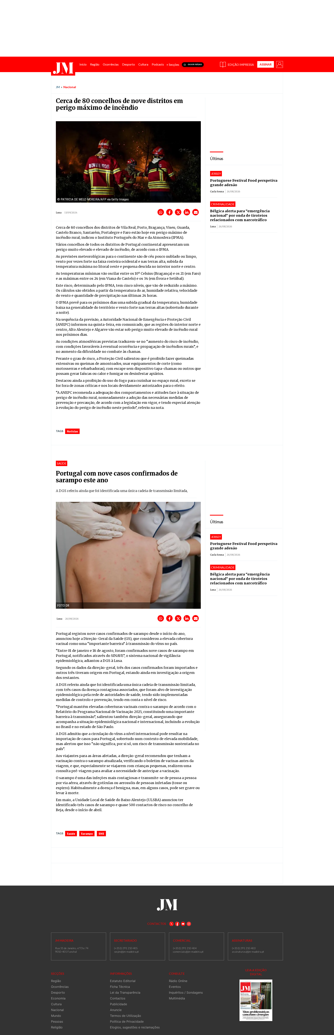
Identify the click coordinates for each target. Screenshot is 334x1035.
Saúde (71, 833)
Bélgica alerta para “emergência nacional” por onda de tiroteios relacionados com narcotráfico (240, 215)
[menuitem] (83, 64)
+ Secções (172, 64)
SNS (101, 833)
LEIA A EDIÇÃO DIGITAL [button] (256, 972)
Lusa (213, 226)
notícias (72, 431)
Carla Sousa (217, 191)
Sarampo (87, 833)
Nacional (69, 87)
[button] (279, 64)
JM (58, 87)
